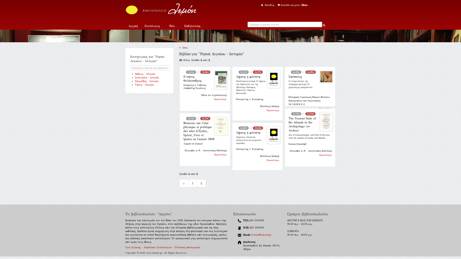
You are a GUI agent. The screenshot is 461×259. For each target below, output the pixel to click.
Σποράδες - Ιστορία (146, 81)
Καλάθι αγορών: (294, 5)
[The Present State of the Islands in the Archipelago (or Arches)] (325, 121)
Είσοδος (269, 5)
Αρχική (133, 26)
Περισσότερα (220, 99)
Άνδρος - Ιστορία (145, 74)
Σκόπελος (295, 76)
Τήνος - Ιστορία (144, 84)
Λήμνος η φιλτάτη (248, 76)
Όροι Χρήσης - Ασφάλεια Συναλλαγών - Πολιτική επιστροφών (162, 247)
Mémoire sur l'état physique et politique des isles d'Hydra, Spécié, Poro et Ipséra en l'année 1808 (198, 131)
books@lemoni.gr (261, 234)
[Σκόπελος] (325, 76)
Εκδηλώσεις (193, 26)
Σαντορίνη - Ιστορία (147, 77)
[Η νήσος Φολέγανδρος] (220, 80)
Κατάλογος (152, 26)
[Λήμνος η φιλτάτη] (272, 79)
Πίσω (184, 47)
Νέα (172, 26)
